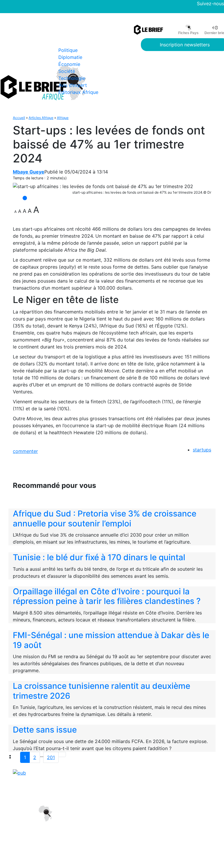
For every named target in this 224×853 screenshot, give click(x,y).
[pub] (19, 772)
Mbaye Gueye (28, 172)
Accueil (19, 117)
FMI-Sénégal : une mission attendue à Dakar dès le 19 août (111, 640)
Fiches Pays (188, 33)
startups (202, 450)
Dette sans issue (45, 730)
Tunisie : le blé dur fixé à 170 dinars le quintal (99, 557)
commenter (25, 451)
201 (51, 757)
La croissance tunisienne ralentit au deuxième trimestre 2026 (101, 691)
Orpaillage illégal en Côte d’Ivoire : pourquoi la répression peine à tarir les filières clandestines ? (107, 596)
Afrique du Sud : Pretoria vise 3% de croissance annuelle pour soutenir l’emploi (104, 518)
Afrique (63, 117)
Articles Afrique (41, 117)
